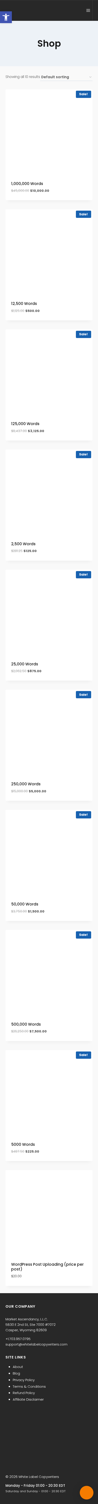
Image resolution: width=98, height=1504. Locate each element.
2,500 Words (23, 544)
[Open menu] (88, 10)
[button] (6, 17)
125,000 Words (25, 423)
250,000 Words (26, 784)
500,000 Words (26, 1024)
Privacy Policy (24, 1379)
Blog (16, 1373)
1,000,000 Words (27, 183)
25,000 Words (24, 664)
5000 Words (23, 1144)
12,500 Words (24, 303)
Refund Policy (24, 1392)
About (18, 1366)
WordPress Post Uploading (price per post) (47, 1267)
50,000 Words (24, 904)
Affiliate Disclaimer (28, 1399)
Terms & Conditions (29, 1386)
